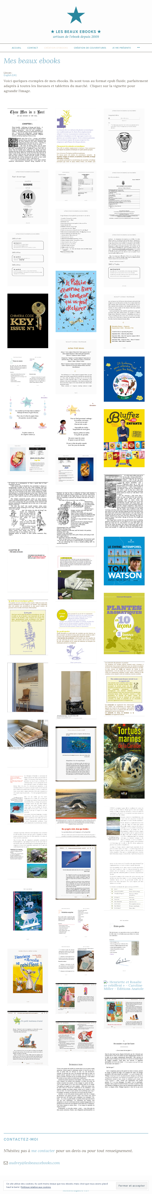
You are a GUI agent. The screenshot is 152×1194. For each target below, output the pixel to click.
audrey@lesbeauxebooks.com (34, 1162)
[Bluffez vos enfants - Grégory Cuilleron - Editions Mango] (124, 438)
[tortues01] (124, 761)
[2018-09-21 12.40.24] (76, 367)
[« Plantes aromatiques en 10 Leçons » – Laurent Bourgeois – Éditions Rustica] (76, 135)
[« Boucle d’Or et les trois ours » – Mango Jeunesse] (76, 998)
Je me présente (121, 48)
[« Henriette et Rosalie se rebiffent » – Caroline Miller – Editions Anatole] (27, 976)
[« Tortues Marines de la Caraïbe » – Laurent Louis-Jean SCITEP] (76, 754)
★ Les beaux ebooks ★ (76, 31)
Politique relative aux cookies (36, 1187)
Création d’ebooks (56, 48)
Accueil (16, 48)
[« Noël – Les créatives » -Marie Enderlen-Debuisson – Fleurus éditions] (27, 371)
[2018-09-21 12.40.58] (124, 322)
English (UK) (10, 75)
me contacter (43, 1150)
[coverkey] (27, 321)
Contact (32, 48)
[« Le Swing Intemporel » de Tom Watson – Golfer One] (124, 561)
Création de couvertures (90, 48)
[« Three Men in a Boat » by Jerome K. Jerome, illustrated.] (27, 135)
